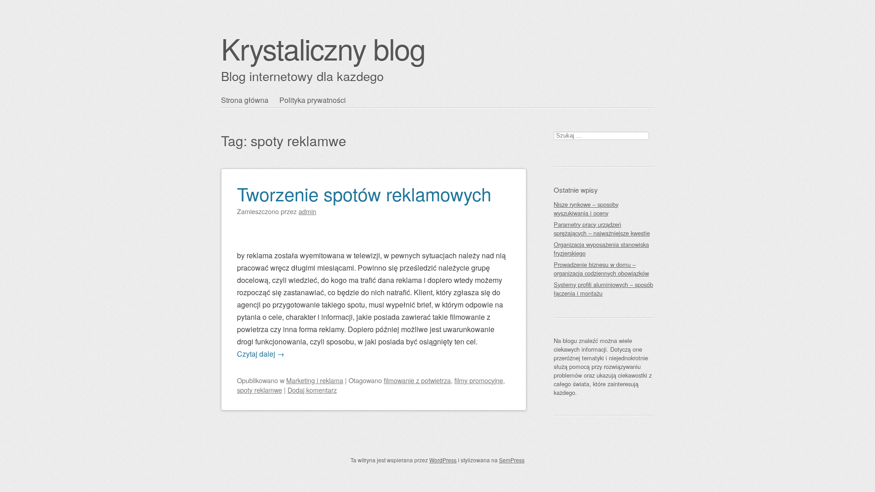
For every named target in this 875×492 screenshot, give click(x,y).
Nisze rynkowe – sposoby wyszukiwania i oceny (586, 208)
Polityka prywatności (312, 100)
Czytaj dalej (260, 353)
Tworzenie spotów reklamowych (364, 193)
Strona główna (244, 100)
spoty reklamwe (259, 390)
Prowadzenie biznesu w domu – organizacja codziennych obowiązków (601, 268)
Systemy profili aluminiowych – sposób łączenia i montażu (603, 288)
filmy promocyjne (478, 380)
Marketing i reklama (314, 380)
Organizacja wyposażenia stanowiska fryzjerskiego (601, 248)
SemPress (512, 460)
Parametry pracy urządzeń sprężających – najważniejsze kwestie (602, 228)
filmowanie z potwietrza (417, 380)
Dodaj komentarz (312, 390)
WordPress (443, 460)
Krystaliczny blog (323, 48)
